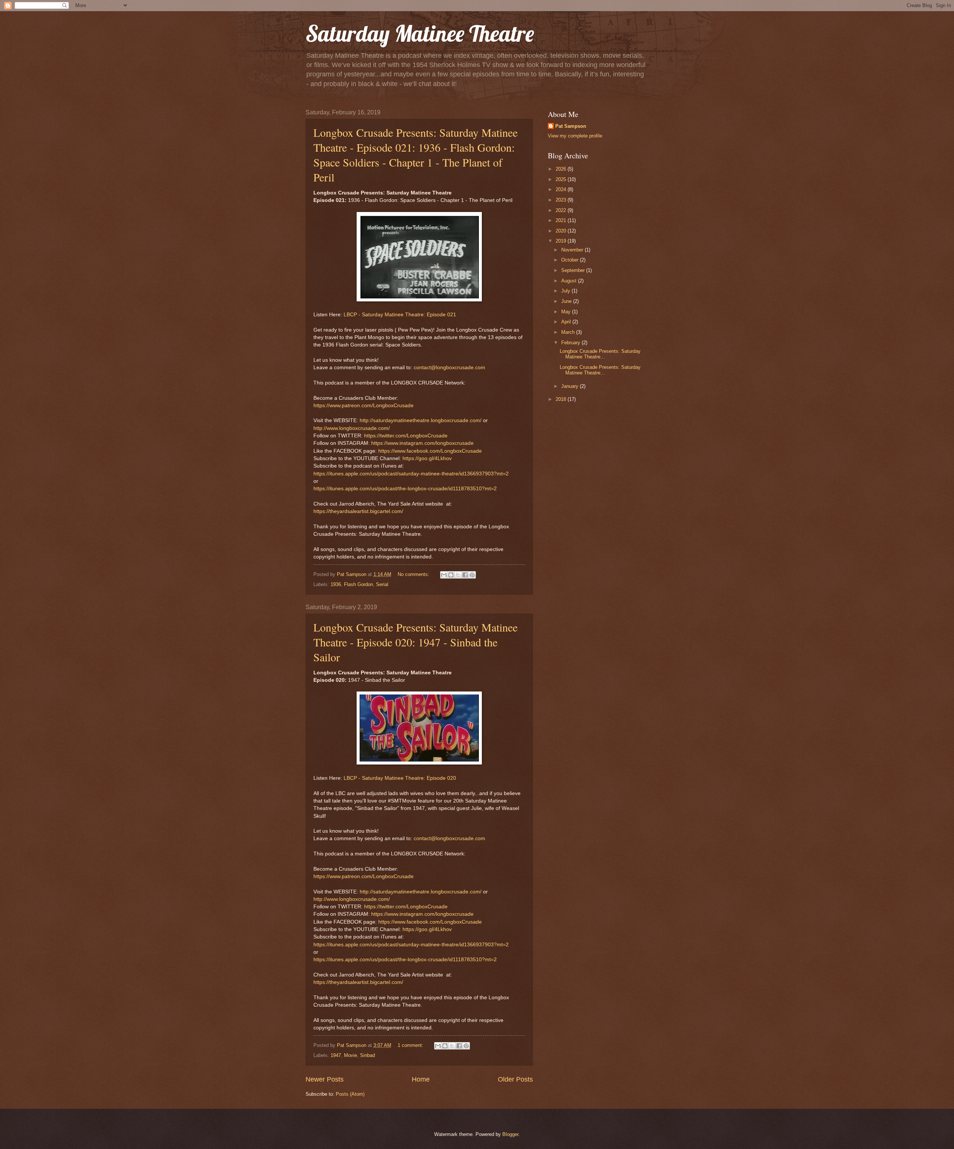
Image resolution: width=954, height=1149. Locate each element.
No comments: (414, 574)
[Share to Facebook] (465, 575)
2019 (562, 241)
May (566, 311)
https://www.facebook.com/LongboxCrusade (430, 451)
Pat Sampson (570, 126)
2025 (562, 179)
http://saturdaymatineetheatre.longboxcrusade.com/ (420, 420)
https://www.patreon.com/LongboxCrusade (363, 405)
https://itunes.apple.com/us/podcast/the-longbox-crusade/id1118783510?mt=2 (405, 488)
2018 (562, 399)
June (567, 301)
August (569, 281)
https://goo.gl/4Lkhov (427, 458)
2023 (562, 200)
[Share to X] (458, 575)
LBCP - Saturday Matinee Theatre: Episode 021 (400, 314)
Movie (350, 1055)
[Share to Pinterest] (472, 575)
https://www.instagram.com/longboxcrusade (422, 443)
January (570, 386)
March (568, 332)
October (570, 260)
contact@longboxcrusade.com (449, 367)
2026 (562, 169)
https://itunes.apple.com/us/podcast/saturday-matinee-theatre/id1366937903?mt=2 (411, 474)
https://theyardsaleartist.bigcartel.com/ (358, 511)
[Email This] (444, 575)
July (566, 291)
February (571, 342)
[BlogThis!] (451, 575)
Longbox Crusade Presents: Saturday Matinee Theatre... (600, 354)
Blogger (510, 1134)
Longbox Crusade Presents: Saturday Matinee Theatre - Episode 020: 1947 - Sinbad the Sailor (415, 642)
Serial (382, 584)
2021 (562, 220)
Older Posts (515, 1079)
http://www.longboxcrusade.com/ (351, 428)
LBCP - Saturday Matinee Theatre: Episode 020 (400, 778)
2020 (562, 231)
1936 (336, 584)
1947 (336, 1055)
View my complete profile (575, 136)
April (566, 322)
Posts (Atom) (350, 1094)
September (573, 270)
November (573, 250)
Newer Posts (325, 1079)
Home (421, 1079)
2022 (562, 210)
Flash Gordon (358, 584)
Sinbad (367, 1055)
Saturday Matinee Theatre (420, 33)
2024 (562, 189)
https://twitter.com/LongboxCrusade (406, 436)
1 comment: (411, 1045)
